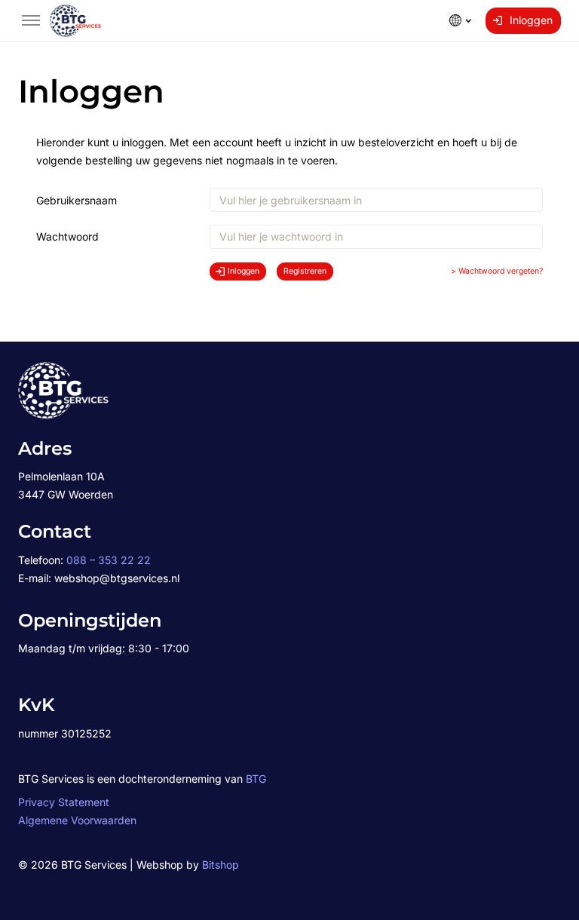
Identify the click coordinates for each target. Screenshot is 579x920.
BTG (256, 778)
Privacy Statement (63, 802)
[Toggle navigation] (31, 20)
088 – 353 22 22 (108, 560)
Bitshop (220, 864)
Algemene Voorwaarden (77, 820)
